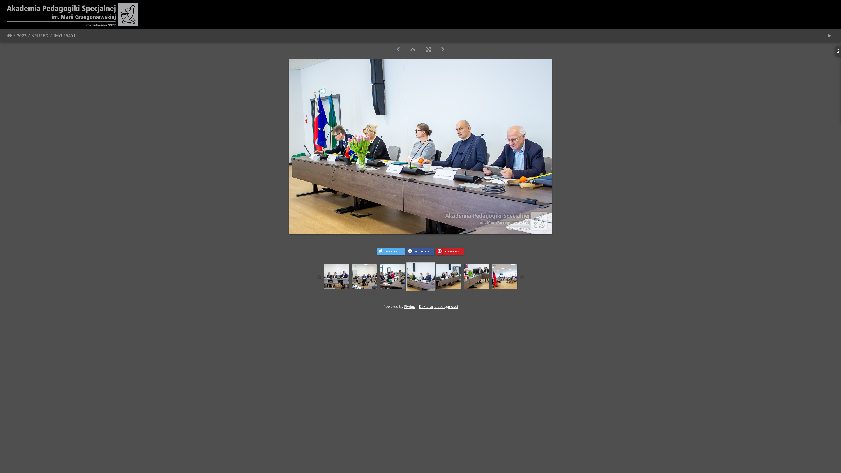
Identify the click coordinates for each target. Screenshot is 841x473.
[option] (337, 276)
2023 (22, 36)
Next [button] (522, 277)
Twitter (391, 251)
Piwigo (409, 306)
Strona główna (9, 35)
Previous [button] (319, 277)
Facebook (422, 251)
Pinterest (452, 251)
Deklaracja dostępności (438, 306)
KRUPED (40, 36)
